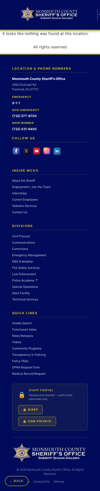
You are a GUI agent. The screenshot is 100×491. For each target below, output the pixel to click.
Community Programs (26, 348)
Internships (19, 193)
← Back (17, 481)
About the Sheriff (23, 180)
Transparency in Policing (29, 354)
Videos (16, 342)
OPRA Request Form (26, 367)
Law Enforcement (24, 274)
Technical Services (25, 299)
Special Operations (25, 286)
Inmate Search (22, 323)
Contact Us (19, 212)
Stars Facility (21, 293)
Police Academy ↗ (25, 280)
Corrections (20, 249)
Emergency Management (29, 255)
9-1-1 (16, 103)
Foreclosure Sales (24, 329)
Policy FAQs (20, 361)
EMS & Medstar (22, 261)
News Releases (22, 336)
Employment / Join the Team (31, 187)
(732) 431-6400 (24, 129)
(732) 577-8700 (24, 116)
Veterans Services (24, 206)
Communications (23, 242)
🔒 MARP (30, 409)
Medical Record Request (28, 373)
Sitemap (59, 481)
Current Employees (25, 199)
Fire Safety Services (26, 268)
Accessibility (42, 481)
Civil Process (21, 236)
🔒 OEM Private (37, 421)
